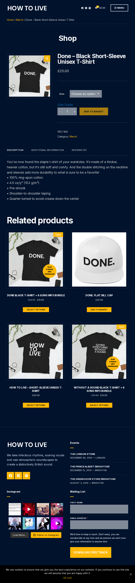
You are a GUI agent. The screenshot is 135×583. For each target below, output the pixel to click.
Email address (78, 518)
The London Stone (82, 454)
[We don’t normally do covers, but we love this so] (57, 523)
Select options (36, 309)
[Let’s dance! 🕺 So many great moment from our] (43, 523)
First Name (76, 502)
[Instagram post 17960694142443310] (15, 509)
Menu (120, 7)
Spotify (90, 8)
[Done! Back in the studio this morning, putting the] (57, 509)
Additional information (47, 150)
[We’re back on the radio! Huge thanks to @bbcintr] (29, 523)
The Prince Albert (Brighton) (90, 466)
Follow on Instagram (48, 535)
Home (10, 19)
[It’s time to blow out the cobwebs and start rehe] (29, 509)
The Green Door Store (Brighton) (92, 479)
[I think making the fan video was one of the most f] (15, 523)
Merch (19, 19)
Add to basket (94, 111)
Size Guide (65, 104)
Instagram (86, 8)
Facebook (82, 8)
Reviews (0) (79, 150)
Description (15, 150)
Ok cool (67, 577)
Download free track (91, 552)
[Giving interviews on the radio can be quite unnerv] (43, 509)
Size (61, 93)
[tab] (15, 150)
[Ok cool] (130, 574)
